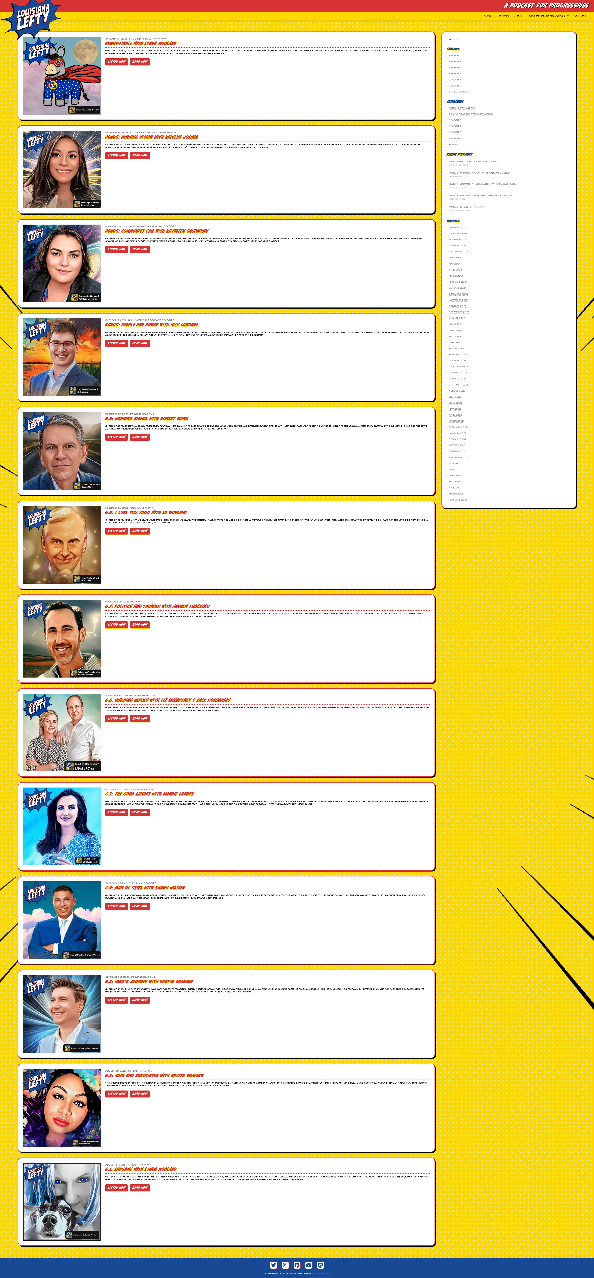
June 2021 (455, 475)
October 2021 (457, 451)
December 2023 (458, 294)
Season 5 (455, 79)
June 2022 (455, 403)
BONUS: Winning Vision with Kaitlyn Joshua (479, 172)
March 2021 (456, 493)
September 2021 (459, 457)
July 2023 (455, 324)
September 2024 (459, 251)
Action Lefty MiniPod (462, 108)
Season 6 (455, 85)
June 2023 (455, 330)
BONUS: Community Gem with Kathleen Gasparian (483, 184)
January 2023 (458, 360)
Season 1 (454, 55)
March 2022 (456, 421)
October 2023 (458, 306)
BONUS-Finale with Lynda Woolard (473, 161)
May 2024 (455, 263)
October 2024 (458, 245)
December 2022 (458, 366)
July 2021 (454, 469)
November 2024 (458, 239)
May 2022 (455, 409)
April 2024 (455, 269)
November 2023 (458, 300)
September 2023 (459, 312)
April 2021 (455, 487)
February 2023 (458, 354)
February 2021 (458, 499)
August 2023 (457, 318)
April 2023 (455, 342)
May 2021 (454, 481)
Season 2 (455, 61)
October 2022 (458, 378)
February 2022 (458, 427)
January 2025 (458, 227)
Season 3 (455, 67)
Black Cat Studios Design (323, 1273)
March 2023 (456, 348)
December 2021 (458, 439)
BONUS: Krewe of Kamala (466, 206)
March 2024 (456, 275)
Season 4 (455, 73)
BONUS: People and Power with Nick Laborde (480, 195)
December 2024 (458, 233)
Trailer (453, 144)
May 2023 (455, 336)
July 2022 (455, 397)
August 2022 (457, 391)
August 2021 (456, 463)
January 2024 (458, 287)
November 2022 (458, 372)
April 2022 (455, 415)
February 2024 (458, 281)
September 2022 (459, 384)
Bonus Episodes (459, 91)
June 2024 (455, 257)
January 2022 (458, 433)
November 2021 (458, 445)
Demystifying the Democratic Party (471, 114)
